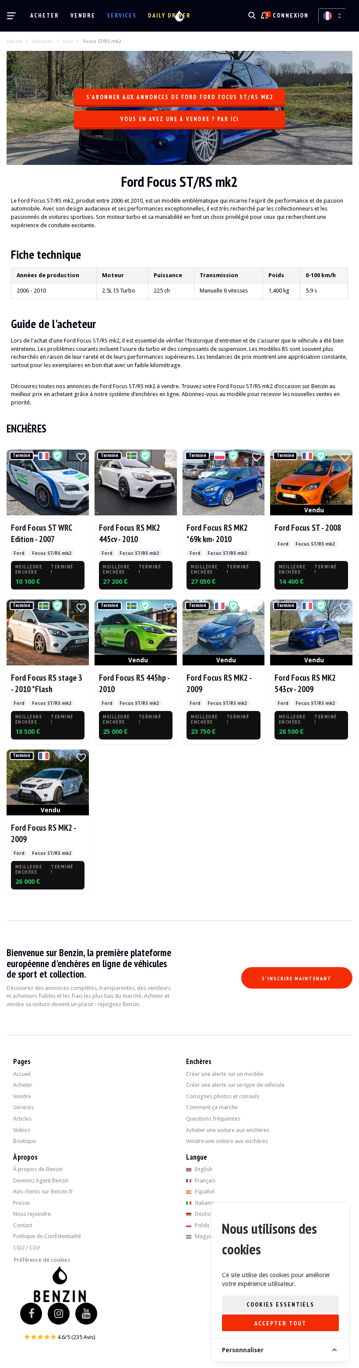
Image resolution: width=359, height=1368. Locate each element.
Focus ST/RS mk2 (102, 41)
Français (204, 1180)
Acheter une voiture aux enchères (227, 1130)
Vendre (82, 15)
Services (122, 15)
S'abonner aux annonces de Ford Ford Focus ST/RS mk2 (179, 97)
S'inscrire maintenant (297, 978)
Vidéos (21, 1130)
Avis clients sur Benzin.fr (43, 1191)
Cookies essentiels (280, 1304)
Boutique (24, 1141)
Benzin (14, 41)
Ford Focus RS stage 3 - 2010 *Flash (46, 683)
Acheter (44, 15)
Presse (21, 1203)
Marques (42, 41)
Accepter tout (280, 1323)
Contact (22, 1225)
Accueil (22, 1074)
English (203, 1169)
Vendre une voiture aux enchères (227, 1141)
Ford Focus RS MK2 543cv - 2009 (305, 683)
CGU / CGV (26, 1247)
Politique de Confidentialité (47, 1236)
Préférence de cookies (42, 1260)
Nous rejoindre (32, 1214)
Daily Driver (169, 15)
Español (204, 1191)
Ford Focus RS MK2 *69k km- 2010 (217, 533)
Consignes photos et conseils (222, 1096)
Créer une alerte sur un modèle (225, 1074)
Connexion (291, 15)
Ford (68, 41)
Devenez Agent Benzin (41, 1180)
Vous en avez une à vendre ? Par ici (179, 119)
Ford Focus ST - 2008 (308, 527)
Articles (22, 1118)
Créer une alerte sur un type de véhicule (235, 1085)
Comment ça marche (212, 1107)
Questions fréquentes (213, 1118)
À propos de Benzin (38, 1169)
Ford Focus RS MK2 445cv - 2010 (129, 533)
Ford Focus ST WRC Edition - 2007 (41, 533)
